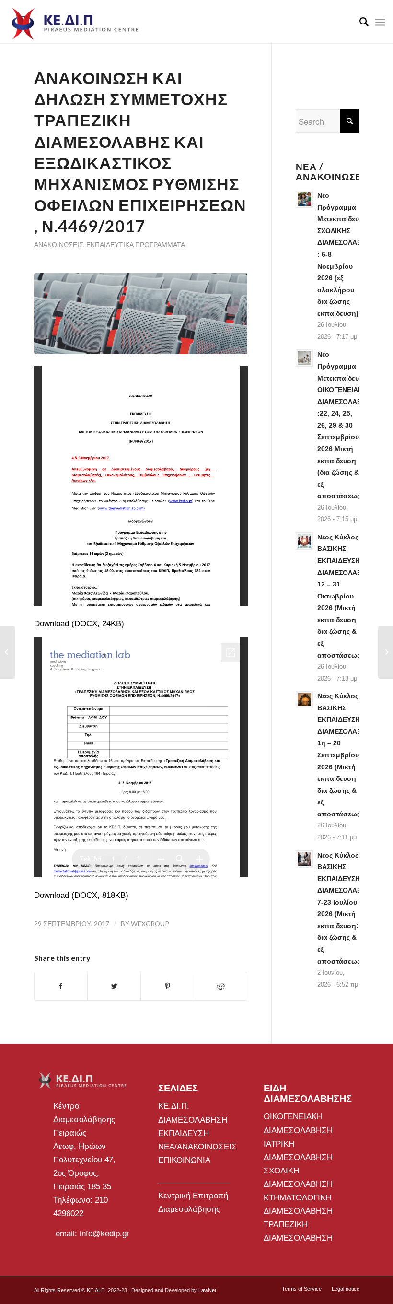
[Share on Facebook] (61, 986)
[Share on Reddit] (220, 986)
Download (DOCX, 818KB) (81, 895)
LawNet (207, 1290)
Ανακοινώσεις (58, 245)
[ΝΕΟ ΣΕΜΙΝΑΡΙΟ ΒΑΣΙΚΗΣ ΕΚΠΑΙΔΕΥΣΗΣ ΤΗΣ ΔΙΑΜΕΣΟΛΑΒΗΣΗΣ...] (385, 652)
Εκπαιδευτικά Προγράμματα (135, 245)
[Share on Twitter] (114, 986)
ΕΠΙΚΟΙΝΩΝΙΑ (184, 1160)
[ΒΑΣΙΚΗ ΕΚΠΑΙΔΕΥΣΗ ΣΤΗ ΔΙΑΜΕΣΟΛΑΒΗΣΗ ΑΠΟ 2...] (7, 652)
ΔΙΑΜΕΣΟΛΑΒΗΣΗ (192, 1120)
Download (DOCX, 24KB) (79, 623)
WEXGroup (150, 924)
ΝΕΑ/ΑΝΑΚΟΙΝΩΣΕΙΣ (197, 1146)
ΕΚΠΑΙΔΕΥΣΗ (183, 1133)
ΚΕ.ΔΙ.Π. (173, 1106)
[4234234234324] (141, 313)
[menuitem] (359, 21)
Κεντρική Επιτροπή (193, 1195)
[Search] (359, 21)
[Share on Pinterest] (167, 986)
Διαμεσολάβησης (189, 1209)
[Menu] (380, 22)
